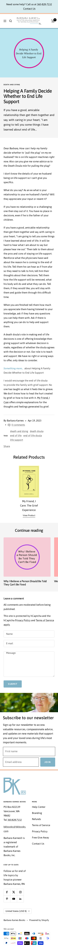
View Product (29, 515)
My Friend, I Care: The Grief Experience (29, 506)
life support (16, 439)
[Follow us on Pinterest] (7, 899)
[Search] (10, 21)
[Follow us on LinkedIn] (20, 899)
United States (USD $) (16, 911)
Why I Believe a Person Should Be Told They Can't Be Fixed (25, 583)
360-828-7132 (44, 4)
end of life (16, 435)
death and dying (12, 84)
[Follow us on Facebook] (7, 892)
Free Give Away (40, 837)
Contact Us (29, 8)
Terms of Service (45, 620)
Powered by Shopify (39, 920)
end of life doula (32, 435)
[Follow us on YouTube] (13, 899)
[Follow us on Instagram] (20, 892)
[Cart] (52, 20)
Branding (37, 813)
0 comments (18, 424)
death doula (36, 431)
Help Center (38, 806)
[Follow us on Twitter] (13, 892)
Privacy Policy (22, 620)
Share (7, 446)
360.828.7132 (14, 819)
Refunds (36, 819)
